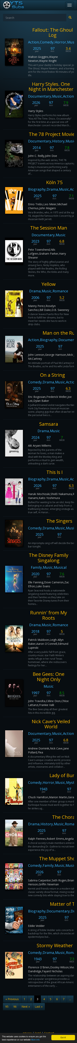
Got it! (63, 1037)
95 (6, 1006)
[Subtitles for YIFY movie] (18, 5)
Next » (26, 1006)
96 (15, 1006)
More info (35, 1039)
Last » (38, 1006)
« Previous (12, 999)
